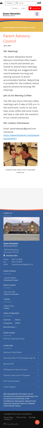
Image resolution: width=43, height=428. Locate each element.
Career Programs (9, 387)
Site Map (32, 417)
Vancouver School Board (12, 352)
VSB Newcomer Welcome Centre (15, 369)
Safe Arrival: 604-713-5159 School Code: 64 (19, 358)
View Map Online (12, 255)
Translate (14, 8)
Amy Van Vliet (9, 291)
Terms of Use (21, 417)
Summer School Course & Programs (16, 375)
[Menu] (37, 14)
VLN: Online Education (11, 381)
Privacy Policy (8, 417)
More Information (9, 327)
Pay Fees (9, 3)
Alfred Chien (9, 306)
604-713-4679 (17, 262)
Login (23, 8)
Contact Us (8, 419)
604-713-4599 (17, 259)
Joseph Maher (10, 277)
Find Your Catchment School (13, 339)
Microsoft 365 (8, 364)
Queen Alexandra (11, 13)
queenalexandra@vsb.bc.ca (22, 264)
